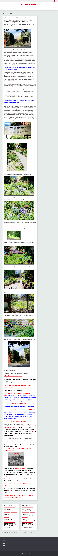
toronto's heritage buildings (14, 21)
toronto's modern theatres (23, 21)
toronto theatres (6, 21)
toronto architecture (23, 20)
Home (20, 9)
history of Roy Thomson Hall (8, 510)
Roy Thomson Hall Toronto (8, 20)
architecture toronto (7, 508)
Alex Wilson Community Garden (9, 17)
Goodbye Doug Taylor (28, 9)
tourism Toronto (14, 22)
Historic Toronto (29, 4)
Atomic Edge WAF (25, 553)
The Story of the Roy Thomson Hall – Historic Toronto (27, 524)
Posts (38, 9)
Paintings (34, 9)
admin (13, 27)
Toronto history (29, 20)
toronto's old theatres (7, 22)
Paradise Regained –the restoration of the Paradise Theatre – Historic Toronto (10, 524)
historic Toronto (17, 17)
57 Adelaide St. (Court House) (8, 505)
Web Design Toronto (32, 553)
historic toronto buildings (24, 17)
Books (23, 9)
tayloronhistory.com (16, 20)
